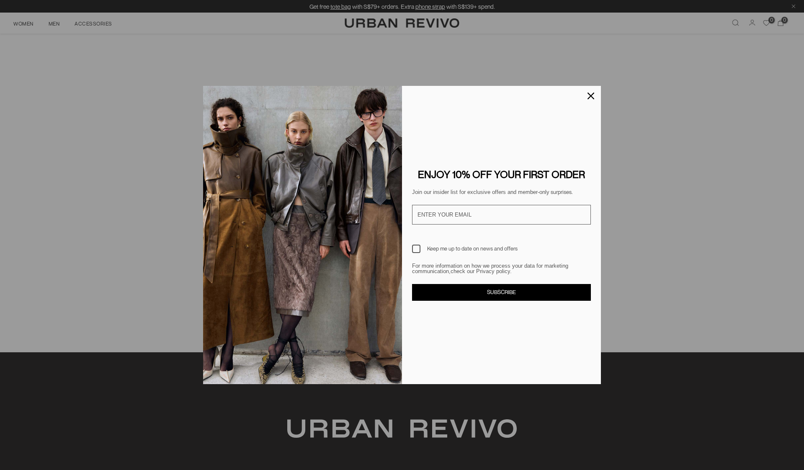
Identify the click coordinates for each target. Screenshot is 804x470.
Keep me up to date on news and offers (472, 248)
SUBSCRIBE (501, 292)
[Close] (591, 96)
